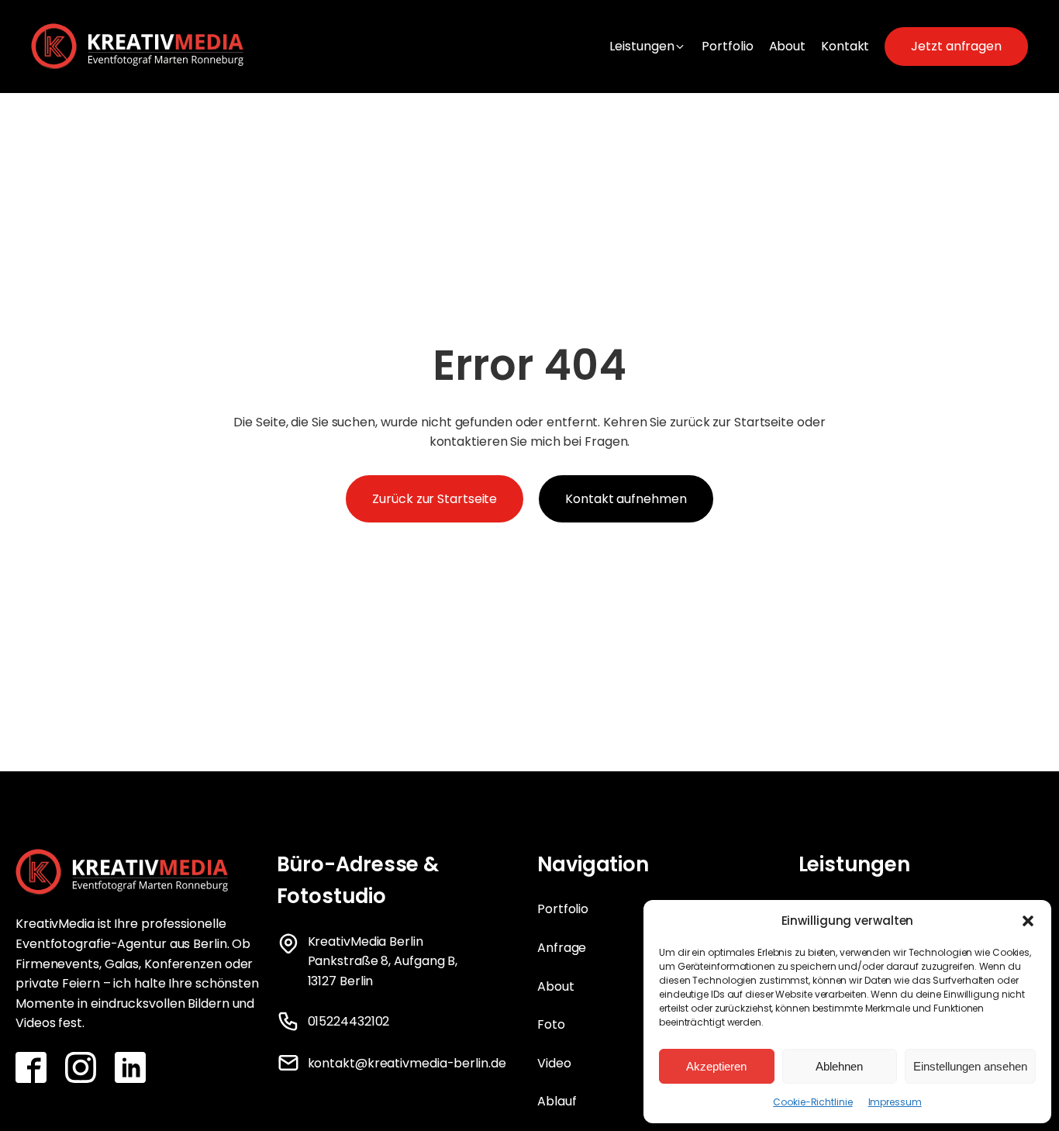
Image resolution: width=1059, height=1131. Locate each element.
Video (554, 1063)
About (555, 986)
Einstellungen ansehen (970, 1066)
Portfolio (562, 909)
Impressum (895, 1102)
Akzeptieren (716, 1066)
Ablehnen (839, 1066)
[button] (1028, 921)
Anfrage (561, 948)
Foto (551, 1024)
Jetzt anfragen (956, 46)
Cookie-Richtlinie (812, 1102)
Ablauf (556, 1101)
